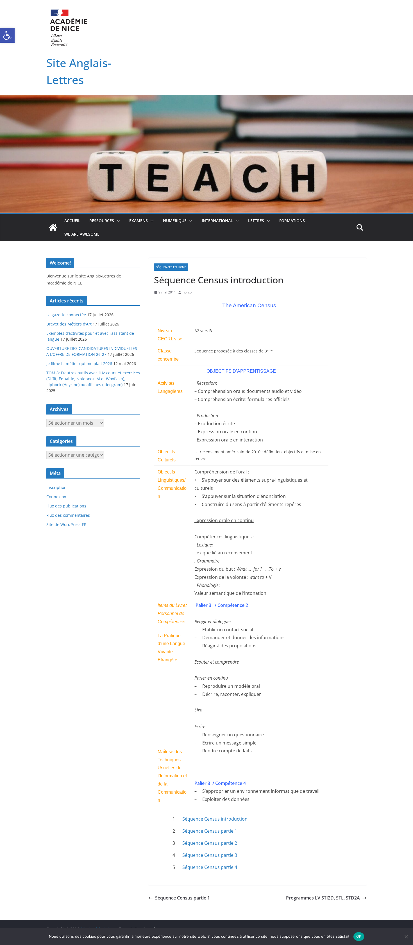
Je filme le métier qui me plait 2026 (79, 363)
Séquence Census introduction (215, 819)
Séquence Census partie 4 (209, 867)
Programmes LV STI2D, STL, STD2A (323, 898)
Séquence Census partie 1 (209, 831)
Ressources (101, 220)
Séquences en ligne (171, 267)
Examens (138, 220)
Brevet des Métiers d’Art (69, 324)
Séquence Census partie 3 (209, 855)
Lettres (256, 220)
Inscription (56, 487)
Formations (292, 220)
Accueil (72, 220)
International (217, 220)
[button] (7, 35)
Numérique (175, 220)
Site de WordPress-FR (66, 524)
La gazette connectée (66, 314)
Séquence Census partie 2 (209, 843)
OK (359, 936)
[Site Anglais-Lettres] (53, 227)
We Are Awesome (81, 234)
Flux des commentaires (68, 515)
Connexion (56, 496)
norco (187, 292)
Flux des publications (66, 506)
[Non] (406, 936)
